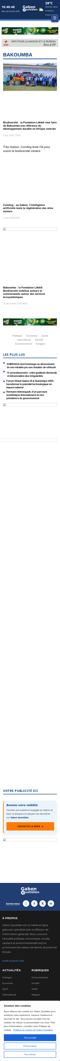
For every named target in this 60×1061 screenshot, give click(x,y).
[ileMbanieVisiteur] (30, 840)
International (9, 994)
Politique (7, 977)
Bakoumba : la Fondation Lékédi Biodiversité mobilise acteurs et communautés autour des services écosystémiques (24, 292)
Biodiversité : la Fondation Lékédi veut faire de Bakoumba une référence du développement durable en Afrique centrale (30, 125)
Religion (36, 994)
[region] (30, 1031)
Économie (7, 983)
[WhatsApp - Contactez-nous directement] (26, 903)
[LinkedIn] (51, 903)
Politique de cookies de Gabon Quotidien (33, 1030)
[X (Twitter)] (42, 903)
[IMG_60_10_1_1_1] (30, 405)
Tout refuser (30, 1054)
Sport (5, 988)
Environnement (40, 977)
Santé (34, 988)
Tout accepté (30, 1037)
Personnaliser (30, 1046)
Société (35, 983)
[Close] (57, 1003)
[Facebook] (34, 903)
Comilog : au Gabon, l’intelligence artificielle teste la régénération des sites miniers (28, 208)
